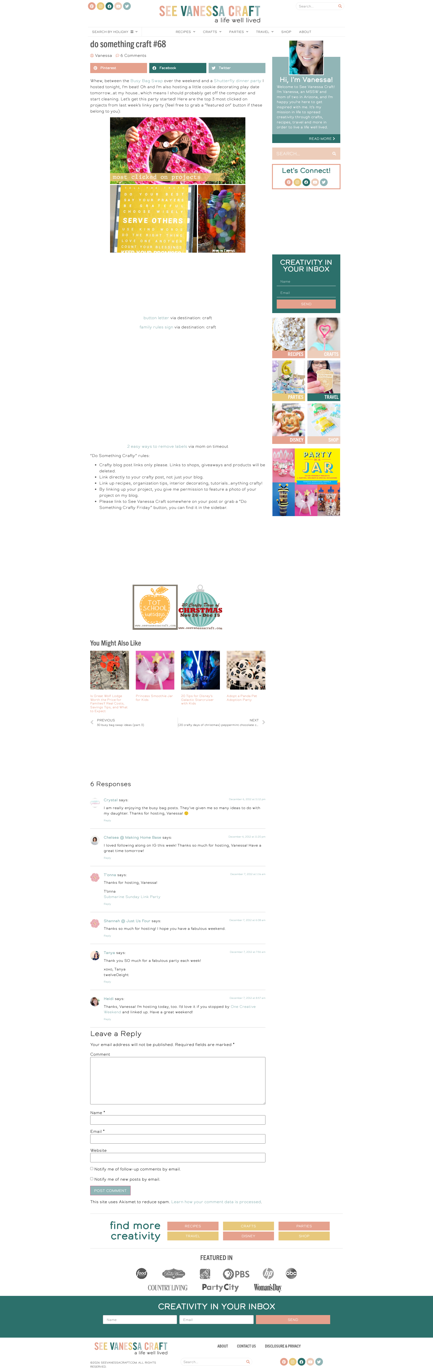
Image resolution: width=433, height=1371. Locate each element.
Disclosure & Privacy (283, 1345)
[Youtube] (118, 6)
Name (97, 1113)
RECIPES (295, 354)
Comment (100, 1054)
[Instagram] (100, 6)
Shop (286, 32)
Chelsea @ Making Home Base (132, 837)
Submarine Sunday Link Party (132, 896)
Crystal (111, 799)
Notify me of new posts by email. (127, 1179)
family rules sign (156, 327)
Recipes (183, 32)
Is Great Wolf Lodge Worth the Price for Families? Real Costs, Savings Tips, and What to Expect (109, 703)
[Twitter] (127, 6)
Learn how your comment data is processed (216, 1202)
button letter (156, 318)
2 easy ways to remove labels (157, 446)
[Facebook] (109, 6)
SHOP (333, 439)
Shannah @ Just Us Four (127, 920)
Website (98, 1150)
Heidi (109, 998)
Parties (236, 32)
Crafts (210, 32)
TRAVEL (332, 397)
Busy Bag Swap (146, 80)
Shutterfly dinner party (237, 80)
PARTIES (295, 397)
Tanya (109, 952)
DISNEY (296, 439)
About (305, 32)
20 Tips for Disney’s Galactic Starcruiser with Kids (197, 700)
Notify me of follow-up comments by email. (137, 1169)
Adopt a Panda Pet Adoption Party (242, 698)
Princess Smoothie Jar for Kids (154, 698)
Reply (107, 820)
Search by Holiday (110, 32)
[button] (306, 138)
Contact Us (246, 1345)
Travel (262, 32)
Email (97, 1131)
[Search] (340, 6)
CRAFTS (331, 354)
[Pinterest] (92, 6)
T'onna (110, 874)
